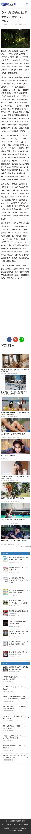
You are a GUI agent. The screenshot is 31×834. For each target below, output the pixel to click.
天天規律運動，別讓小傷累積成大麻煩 (13, 434)
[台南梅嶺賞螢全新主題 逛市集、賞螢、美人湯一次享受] (9, 339)
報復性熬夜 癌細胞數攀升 (9, 455)
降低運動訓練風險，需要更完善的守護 (13, 519)
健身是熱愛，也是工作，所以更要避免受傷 (14, 540)
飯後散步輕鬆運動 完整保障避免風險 (12, 498)
